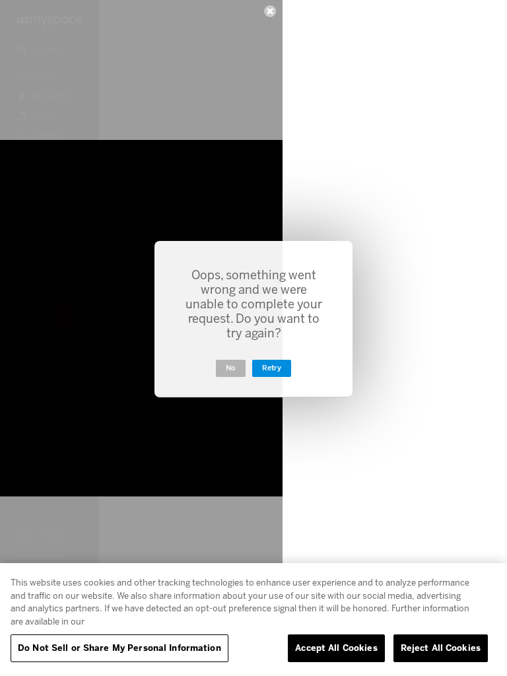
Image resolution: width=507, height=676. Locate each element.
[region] (253, 619)
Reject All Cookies (441, 648)
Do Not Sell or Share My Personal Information (119, 648)
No (231, 368)
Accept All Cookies (336, 648)
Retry (271, 368)
